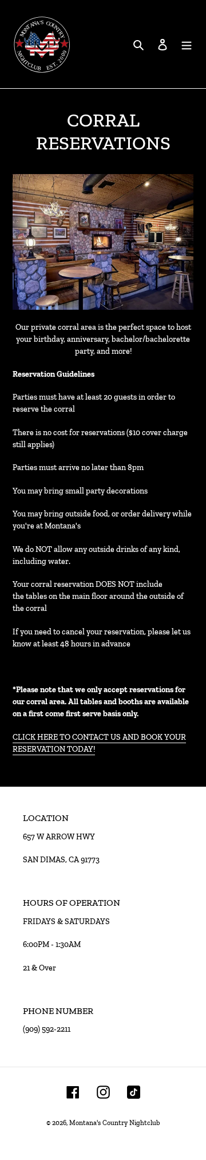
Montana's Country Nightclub (114, 1123)
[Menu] (187, 44)
